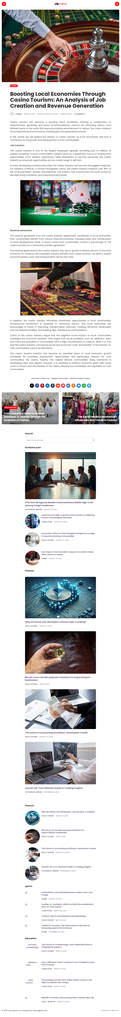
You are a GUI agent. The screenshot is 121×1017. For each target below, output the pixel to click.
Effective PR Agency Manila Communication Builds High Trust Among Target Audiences (59, 504)
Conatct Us (105, 1010)
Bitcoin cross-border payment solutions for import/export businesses (57, 678)
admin (19, 114)
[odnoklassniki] (73, 385)
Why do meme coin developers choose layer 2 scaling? (55, 622)
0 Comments (79, 114)
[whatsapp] (84, 385)
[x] (32, 385)
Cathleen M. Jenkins (33, 510)
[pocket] (63, 385)
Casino (14, 86)
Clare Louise (47, 522)
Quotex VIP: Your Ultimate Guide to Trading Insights (54, 788)
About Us (115, 1010)
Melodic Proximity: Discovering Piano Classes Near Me (68, 997)
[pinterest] (42, 385)
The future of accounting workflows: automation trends (56, 732)
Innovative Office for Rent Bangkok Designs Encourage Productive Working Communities (68, 534)
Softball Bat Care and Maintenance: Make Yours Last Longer (67, 893)
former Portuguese (59, 378)
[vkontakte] (68, 385)
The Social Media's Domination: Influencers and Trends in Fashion (96, 418)
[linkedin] (47, 385)
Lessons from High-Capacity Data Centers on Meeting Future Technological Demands (68, 516)
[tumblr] (53, 385)
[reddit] (58, 385)
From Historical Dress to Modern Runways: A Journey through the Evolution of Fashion (24, 417)
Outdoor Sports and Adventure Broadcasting (63, 916)
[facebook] (37, 385)
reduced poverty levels (80, 378)
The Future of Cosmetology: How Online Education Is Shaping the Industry (67, 945)
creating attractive (40, 378)
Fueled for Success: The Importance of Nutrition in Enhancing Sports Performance (66, 926)
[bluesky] (79, 385)
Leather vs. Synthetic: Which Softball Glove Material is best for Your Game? (68, 905)
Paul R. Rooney (48, 540)
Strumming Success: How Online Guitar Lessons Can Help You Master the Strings (67, 981)
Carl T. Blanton (48, 1002)
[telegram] (89, 385)
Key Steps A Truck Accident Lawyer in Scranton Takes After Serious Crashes (67, 553)
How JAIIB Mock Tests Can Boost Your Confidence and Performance (68, 963)
